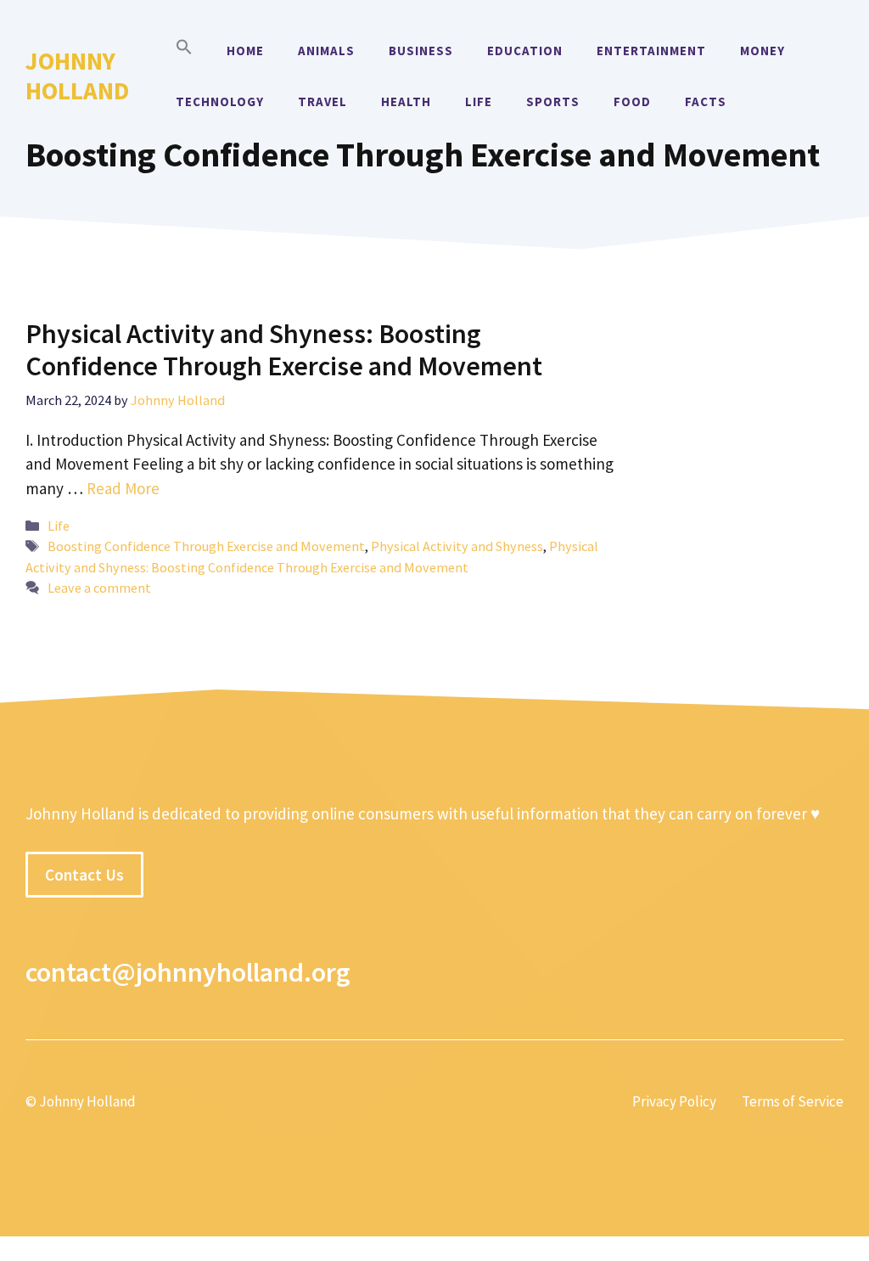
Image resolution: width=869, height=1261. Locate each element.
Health (406, 101)
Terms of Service (793, 1101)
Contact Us (84, 874)
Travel (322, 101)
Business (421, 50)
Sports (553, 101)
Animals (326, 50)
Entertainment (651, 50)
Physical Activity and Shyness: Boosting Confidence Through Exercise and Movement (283, 350)
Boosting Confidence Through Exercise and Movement (206, 546)
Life (478, 101)
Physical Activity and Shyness (457, 546)
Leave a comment (99, 587)
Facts (705, 101)
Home (245, 50)
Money (762, 50)
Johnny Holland (77, 75)
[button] (184, 50)
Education (525, 50)
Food (632, 101)
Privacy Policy (674, 1101)
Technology (220, 101)
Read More (123, 488)
